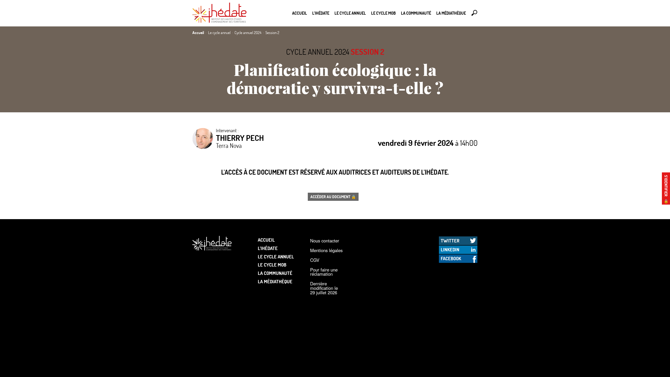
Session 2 (367, 52)
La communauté (416, 13)
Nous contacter (324, 240)
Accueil (299, 13)
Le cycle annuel (350, 13)
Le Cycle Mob (383, 13)
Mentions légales (326, 250)
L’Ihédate (320, 13)
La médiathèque (451, 13)
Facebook (451, 258)
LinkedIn (450, 249)
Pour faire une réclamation (324, 272)
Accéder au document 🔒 (333, 196)
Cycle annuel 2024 (317, 52)
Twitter (450, 240)
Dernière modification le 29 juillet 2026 (324, 287)
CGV (314, 260)
